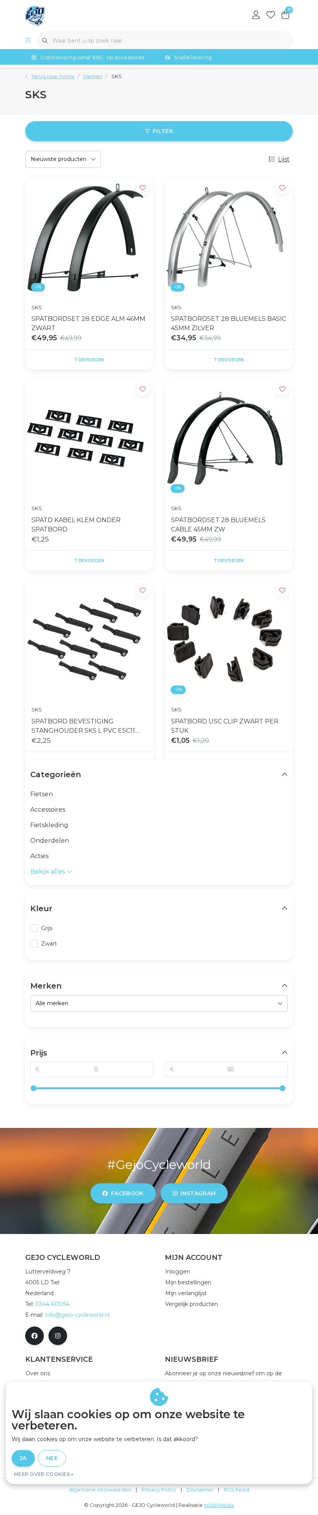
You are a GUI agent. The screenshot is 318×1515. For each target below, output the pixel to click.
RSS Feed (236, 1490)
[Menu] (28, 40)
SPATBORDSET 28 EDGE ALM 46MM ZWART (88, 323)
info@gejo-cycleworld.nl (77, 1314)
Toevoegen (89, 359)
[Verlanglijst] (270, 15)
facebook (127, 1193)
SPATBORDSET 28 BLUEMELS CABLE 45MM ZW (218, 524)
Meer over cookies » (44, 1474)
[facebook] (34, 1335)
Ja (23, 1458)
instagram (198, 1193)
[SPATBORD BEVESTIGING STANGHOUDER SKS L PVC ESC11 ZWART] (89, 640)
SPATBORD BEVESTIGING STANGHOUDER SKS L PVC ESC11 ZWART (83, 726)
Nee (52, 1458)
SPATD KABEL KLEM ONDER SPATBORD (76, 524)
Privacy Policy (159, 1490)
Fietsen (41, 794)
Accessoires (47, 809)
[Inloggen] (256, 15)
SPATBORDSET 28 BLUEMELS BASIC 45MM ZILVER (228, 323)
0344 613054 (52, 1304)
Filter (163, 131)
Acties (39, 856)
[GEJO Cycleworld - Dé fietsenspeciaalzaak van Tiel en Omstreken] (35, 15)
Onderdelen (49, 840)
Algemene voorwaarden (100, 1490)
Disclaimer (200, 1490)
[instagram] (57, 1335)
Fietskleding (49, 825)
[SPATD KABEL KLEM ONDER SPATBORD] (89, 439)
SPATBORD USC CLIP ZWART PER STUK (224, 726)
